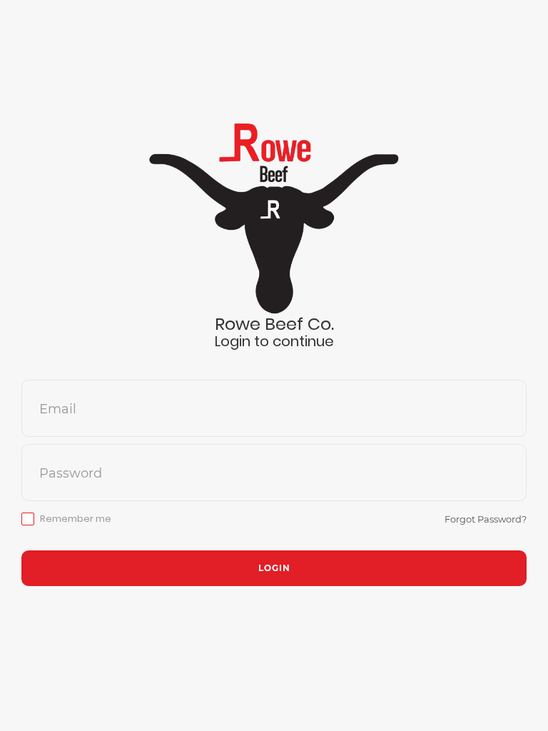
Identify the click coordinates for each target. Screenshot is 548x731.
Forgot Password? (486, 519)
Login (274, 568)
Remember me (75, 519)
